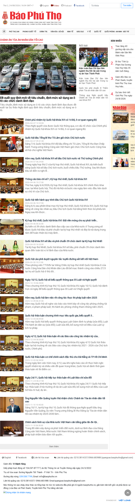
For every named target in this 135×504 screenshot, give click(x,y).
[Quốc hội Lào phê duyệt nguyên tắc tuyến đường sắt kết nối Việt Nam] (12, 265)
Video (56, 5)
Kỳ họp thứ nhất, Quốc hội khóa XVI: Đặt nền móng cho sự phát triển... (61, 220)
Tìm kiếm (127, 5)
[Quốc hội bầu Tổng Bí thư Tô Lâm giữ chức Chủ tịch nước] (12, 144)
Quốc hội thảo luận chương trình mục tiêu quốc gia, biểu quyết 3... (59, 315)
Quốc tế (97, 32)
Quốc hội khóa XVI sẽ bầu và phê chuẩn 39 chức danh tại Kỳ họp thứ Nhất (63, 241)
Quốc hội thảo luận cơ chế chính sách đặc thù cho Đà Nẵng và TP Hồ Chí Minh (66, 357)
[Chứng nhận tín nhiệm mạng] (17, 492)
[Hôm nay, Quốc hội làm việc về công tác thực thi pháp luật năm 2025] (12, 304)
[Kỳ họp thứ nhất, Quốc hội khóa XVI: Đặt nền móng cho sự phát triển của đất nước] (12, 227)
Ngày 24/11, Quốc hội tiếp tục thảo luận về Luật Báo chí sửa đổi (58, 377)
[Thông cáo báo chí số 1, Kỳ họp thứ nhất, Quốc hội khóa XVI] (12, 186)
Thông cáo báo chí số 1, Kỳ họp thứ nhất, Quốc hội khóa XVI (56, 179)
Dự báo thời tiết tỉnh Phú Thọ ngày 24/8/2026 (123, 95)
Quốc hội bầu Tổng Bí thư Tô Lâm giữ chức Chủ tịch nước (55, 137)
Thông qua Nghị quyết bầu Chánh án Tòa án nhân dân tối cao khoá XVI (93, 97)
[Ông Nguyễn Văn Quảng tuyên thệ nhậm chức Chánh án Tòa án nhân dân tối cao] (12, 405)
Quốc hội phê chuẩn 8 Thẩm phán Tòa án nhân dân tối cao (93, 89)
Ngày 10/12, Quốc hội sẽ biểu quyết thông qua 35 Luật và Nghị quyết (61, 279)
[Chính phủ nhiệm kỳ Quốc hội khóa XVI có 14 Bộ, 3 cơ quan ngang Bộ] (12, 126)
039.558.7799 (25, 476)
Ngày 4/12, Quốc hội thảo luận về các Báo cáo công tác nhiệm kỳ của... (62, 336)
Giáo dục (80, 32)
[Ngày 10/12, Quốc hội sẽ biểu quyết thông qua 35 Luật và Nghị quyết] (12, 286)
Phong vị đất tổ (29, 32)
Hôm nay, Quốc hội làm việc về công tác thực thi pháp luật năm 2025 (61, 297)
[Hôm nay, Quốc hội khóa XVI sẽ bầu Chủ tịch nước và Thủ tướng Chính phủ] (12, 165)
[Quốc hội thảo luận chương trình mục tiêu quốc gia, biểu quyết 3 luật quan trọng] (12, 322)
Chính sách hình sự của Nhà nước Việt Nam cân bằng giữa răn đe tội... (61, 422)
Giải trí (126, 32)
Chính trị (43, 32)
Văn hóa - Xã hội (57, 32)
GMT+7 (18, 5)
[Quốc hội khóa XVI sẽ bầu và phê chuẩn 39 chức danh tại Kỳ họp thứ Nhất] (12, 248)
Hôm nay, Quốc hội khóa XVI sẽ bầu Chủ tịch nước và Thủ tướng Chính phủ (64, 158)
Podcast (68, 5)
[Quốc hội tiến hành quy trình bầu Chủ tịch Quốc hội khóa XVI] (12, 206)
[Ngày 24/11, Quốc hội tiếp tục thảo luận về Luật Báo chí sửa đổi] (12, 384)
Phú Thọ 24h (14, 32)
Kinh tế (70, 32)
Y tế (89, 32)
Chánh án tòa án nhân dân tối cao (21, 39)
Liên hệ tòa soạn (41, 457)
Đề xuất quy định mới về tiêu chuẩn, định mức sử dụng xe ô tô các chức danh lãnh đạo (37, 99)
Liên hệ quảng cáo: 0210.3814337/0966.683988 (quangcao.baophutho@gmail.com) (94, 457)
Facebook (79, 5)
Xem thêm (54, 446)
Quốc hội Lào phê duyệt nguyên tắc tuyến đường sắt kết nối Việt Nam (61, 259)
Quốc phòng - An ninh (113, 32)
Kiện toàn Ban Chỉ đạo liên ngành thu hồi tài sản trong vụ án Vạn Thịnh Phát (92, 71)
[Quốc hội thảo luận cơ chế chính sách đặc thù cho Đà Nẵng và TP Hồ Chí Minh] (12, 363)
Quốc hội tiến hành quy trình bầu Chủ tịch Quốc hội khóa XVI (56, 199)
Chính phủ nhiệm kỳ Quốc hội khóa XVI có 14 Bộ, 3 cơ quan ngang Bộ (61, 119)
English (45, 5)
